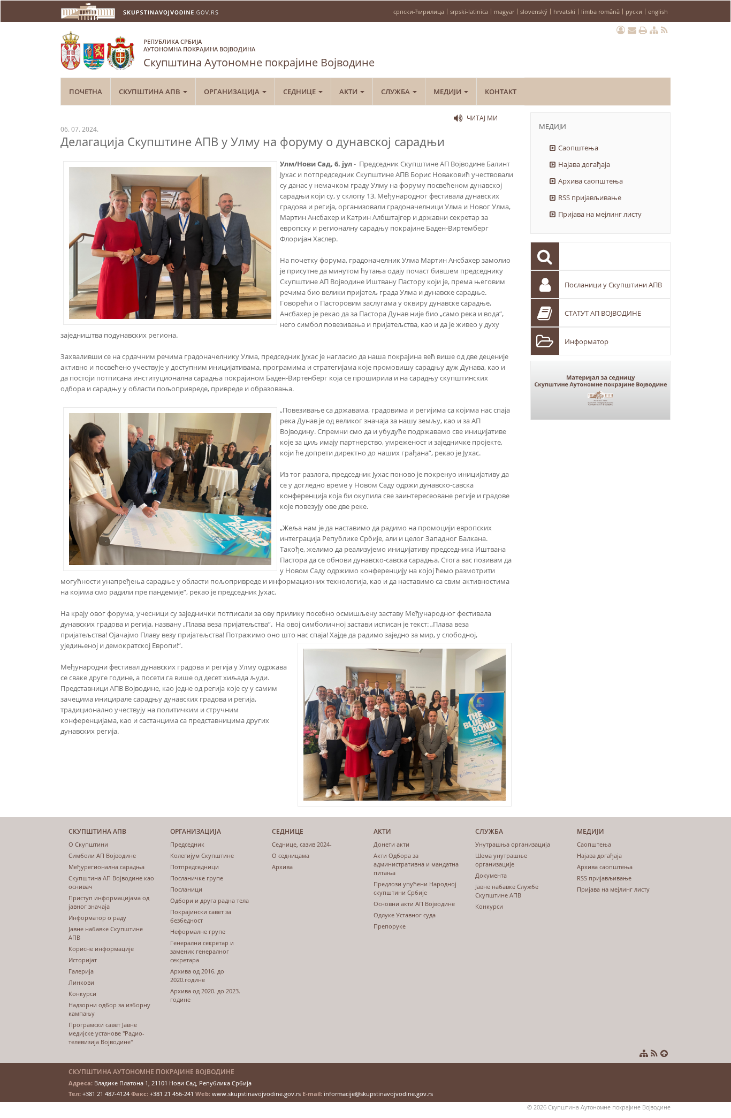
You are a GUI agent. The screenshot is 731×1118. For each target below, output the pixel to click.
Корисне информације (101, 949)
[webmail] (632, 30)
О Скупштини (88, 844)
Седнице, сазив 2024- (302, 844)
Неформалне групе (197, 931)
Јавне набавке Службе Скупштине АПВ (506, 891)
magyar (504, 11)
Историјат (82, 960)
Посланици (186, 889)
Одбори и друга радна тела (209, 900)
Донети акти (391, 844)
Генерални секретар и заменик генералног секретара (202, 951)
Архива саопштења (590, 181)
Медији (448, 91)
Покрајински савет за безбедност (200, 916)
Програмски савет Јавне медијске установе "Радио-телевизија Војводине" (106, 1033)
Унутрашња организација (512, 844)
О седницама (290, 855)
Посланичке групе (196, 878)
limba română (600, 11)
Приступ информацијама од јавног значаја (108, 902)
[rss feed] (664, 30)
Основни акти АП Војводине (414, 904)
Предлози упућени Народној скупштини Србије (415, 888)
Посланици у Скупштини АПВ (613, 285)
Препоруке (390, 926)
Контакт (500, 91)
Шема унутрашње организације (501, 859)
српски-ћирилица (418, 11)
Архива (282, 867)
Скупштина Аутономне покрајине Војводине (259, 53)
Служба (396, 91)
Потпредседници (194, 867)
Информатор (586, 341)
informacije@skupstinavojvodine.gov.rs (378, 1094)
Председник (187, 844)
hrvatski (564, 11)
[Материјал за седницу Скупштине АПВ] (601, 390)
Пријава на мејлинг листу (600, 214)
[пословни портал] (620, 30)
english (658, 11)
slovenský (533, 11)
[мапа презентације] (654, 30)
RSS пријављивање (589, 197)
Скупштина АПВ (150, 91)
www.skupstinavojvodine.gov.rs (256, 1094)
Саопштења (578, 148)
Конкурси (82, 994)
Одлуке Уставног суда (405, 915)
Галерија (81, 971)
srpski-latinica (469, 11)
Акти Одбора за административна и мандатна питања (416, 864)
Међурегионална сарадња (106, 867)
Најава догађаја (584, 164)
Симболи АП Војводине (102, 855)
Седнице (300, 91)
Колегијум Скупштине (202, 855)
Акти (349, 91)
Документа (491, 875)
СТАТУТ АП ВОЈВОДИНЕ (603, 313)
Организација (232, 91)
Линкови (81, 982)
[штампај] (643, 30)
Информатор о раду (97, 918)
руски (634, 11)
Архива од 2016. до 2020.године (197, 975)
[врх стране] (664, 1053)
